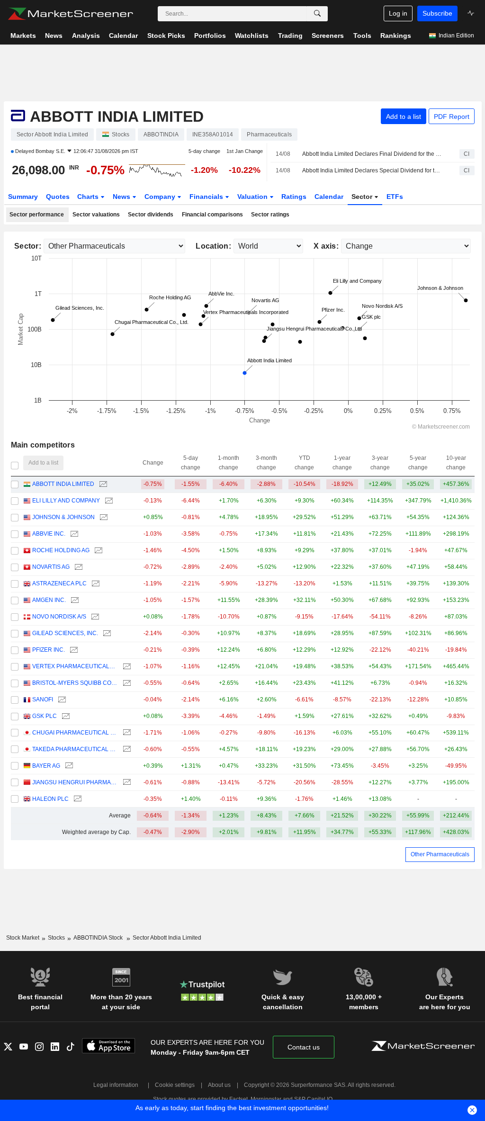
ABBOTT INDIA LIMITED (63, 484)
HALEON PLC (50, 799)
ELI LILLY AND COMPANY (66, 500)
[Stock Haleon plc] (76, 799)
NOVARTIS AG (51, 567)
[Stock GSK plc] (65, 716)
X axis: (326, 246)
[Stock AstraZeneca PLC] (94, 584)
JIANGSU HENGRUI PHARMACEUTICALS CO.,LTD (75, 782)
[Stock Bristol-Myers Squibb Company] (126, 683)
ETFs (394, 196)
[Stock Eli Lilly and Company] (108, 501)
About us (219, 1085)
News (122, 196)
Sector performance (36, 214)
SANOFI (42, 699)
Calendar (328, 196)
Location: (213, 246)
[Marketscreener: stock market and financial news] (70, 14)
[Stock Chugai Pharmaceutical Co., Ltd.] (126, 733)
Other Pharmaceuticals (440, 854)
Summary (23, 196)
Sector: (27, 246)
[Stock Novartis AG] (77, 567)
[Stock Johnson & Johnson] (103, 517)
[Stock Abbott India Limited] (102, 484)
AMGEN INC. (49, 600)
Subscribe (437, 13)
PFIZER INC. (48, 649)
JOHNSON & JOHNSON (63, 517)
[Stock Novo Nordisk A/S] (94, 617)
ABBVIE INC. (48, 533)
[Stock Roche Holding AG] (97, 551)
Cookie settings (175, 1085)
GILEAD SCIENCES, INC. (65, 633)
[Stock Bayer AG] (68, 766)
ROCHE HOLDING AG (61, 550)
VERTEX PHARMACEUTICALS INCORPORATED (75, 666)
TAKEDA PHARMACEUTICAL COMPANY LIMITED (75, 749)
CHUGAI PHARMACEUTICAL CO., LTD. (75, 732)
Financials (207, 196)
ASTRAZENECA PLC (59, 583)
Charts (88, 196)
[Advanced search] (317, 13)
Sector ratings (270, 214)
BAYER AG (46, 765)
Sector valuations (96, 214)
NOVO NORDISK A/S (59, 616)
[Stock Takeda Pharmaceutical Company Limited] (126, 749)
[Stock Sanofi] (61, 700)
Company (160, 196)
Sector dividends (150, 214)
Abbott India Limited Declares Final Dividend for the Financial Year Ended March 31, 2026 (372, 154)
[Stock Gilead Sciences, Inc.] (106, 633)
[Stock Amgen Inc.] (74, 600)
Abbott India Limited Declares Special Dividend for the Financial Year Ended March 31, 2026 (372, 170)
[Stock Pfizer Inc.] (73, 650)
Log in (398, 13)
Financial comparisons (212, 214)
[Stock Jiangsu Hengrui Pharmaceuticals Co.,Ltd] (126, 783)
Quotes (58, 196)
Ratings (293, 196)
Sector (362, 196)
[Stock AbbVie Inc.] (73, 534)
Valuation (253, 196)
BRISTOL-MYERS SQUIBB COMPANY (75, 683)
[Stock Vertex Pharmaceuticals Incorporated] (126, 667)
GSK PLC (44, 716)
